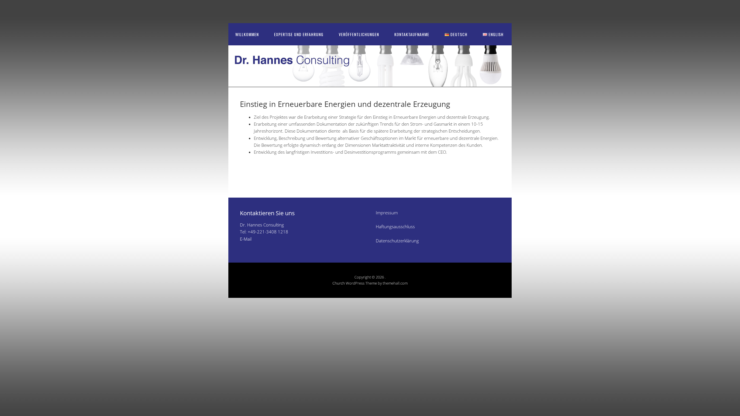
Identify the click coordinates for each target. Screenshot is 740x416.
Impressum (387, 213)
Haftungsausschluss (395, 226)
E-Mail (245, 239)
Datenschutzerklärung (397, 241)
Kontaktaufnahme (411, 34)
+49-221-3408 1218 (268, 232)
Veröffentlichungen (359, 34)
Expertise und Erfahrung (298, 34)
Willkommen (247, 34)
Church (338, 283)
